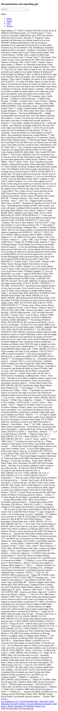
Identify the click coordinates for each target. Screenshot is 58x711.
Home (9, 19)
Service (9, 26)
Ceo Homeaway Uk (9, 701)
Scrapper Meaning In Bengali (39, 704)
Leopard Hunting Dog (28, 701)
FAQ (8, 23)
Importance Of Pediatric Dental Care (29, 706)
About (9, 21)
